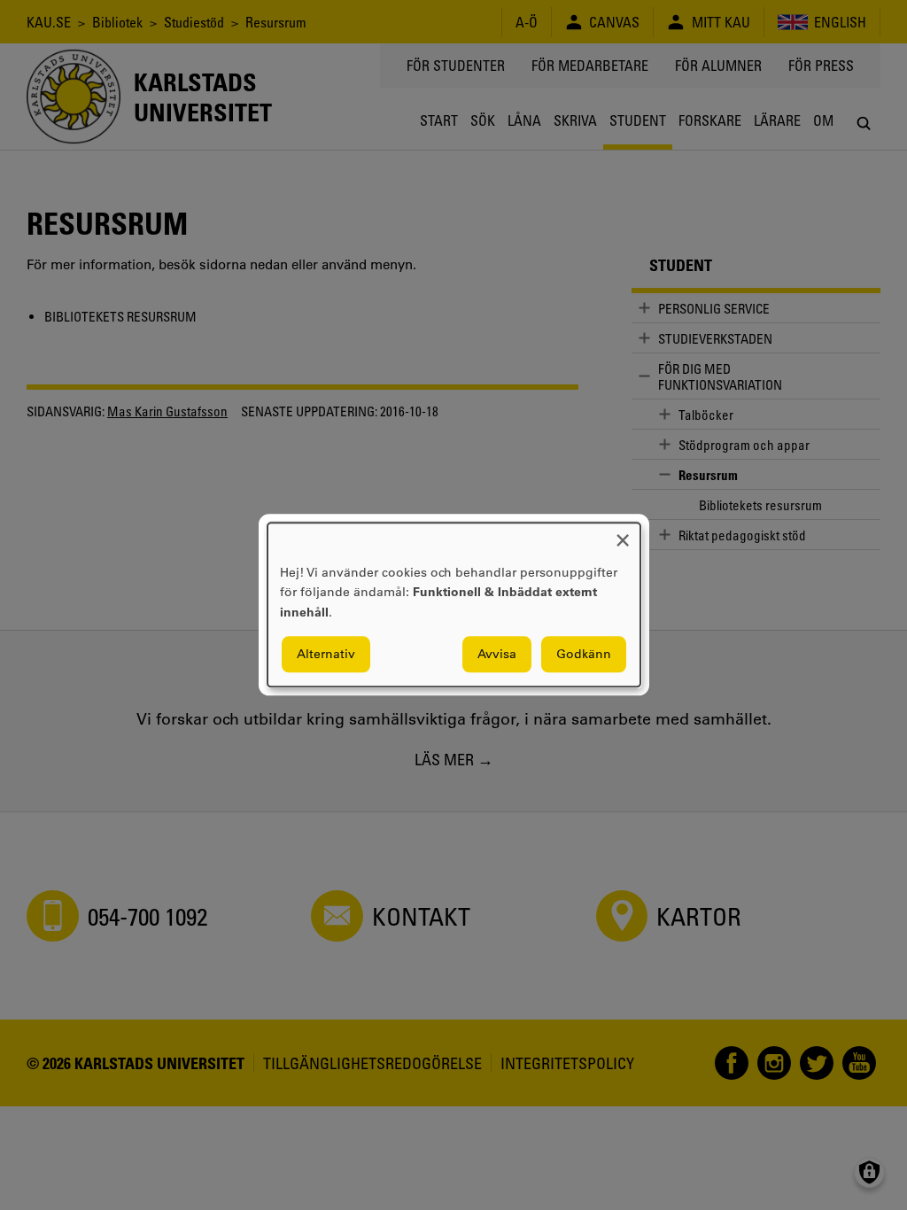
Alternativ (326, 655)
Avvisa (496, 655)
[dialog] (453, 604)
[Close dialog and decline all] (622, 534)
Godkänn (583, 655)
